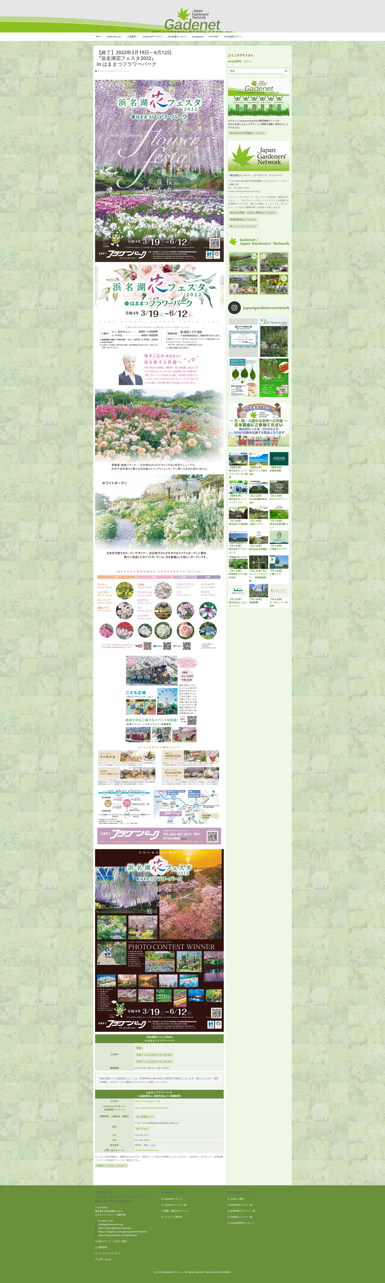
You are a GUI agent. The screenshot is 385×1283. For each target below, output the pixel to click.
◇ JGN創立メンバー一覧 (239, 1216)
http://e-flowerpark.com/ (147, 1101)
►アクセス (143, 1128)
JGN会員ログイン (233, 36)
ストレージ (102, 71)
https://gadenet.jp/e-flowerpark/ (151, 1107)
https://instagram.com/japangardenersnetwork (122, 1231)
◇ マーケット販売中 (171, 1216)
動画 (139, 1047)
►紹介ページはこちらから (111, 1165)
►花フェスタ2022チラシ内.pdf (154, 1061)
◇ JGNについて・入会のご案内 (111, 1241)
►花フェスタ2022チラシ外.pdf (154, 1054)
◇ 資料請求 (101, 1247)
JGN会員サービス (177, 36)
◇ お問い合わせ (103, 1259)
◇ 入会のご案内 (235, 1198)
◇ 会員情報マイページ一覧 (241, 1210)
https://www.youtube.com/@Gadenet (117, 1235)
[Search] (286, 71)
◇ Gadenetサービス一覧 (173, 1204)
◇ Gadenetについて (171, 1198)
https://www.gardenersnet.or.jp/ (114, 1227)
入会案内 (131, 36)
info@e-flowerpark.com (147, 1150)
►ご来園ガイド (145, 1116)
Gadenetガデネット (173, 1272)
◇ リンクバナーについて (108, 1253)
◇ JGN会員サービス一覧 (239, 1204)
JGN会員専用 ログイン (240, 61)
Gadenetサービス (152, 36)
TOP (98, 36)
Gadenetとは (114, 36)
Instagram (198, 36)
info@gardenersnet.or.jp (247, 191)
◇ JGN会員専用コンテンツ (241, 1222)
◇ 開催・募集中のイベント (175, 1210)
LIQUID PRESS (223, 1272)
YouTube (213, 36)
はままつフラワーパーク (119, 71)
